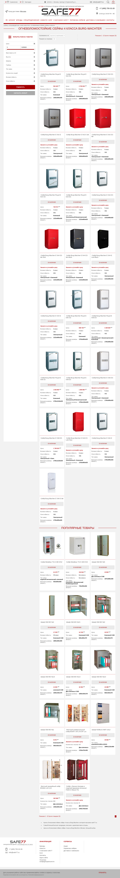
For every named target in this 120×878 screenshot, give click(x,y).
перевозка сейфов (77, 20)
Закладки (25, 2)
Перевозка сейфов (70, 848)
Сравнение (11, 2)
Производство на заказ (69, 15)
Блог (50, 20)
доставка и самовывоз (95, 20)
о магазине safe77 (61, 20)
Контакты (43, 855)
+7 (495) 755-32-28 (107, 8)
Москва (23, 11)
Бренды (19, 20)
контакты (110, 20)
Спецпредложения (31, 20)
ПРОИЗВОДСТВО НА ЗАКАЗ (25, 844)
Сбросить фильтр (20, 93)
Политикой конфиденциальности (36, 874)
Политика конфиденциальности (47, 860)
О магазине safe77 (46, 851)
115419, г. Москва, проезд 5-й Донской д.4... (62, 2)
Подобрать (20, 87)
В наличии (52, 81)
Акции (66, 846)
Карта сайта (44, 857)
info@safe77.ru (98, 2)
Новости (44, 20)
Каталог (11, 20)
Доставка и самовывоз (71, 851)
